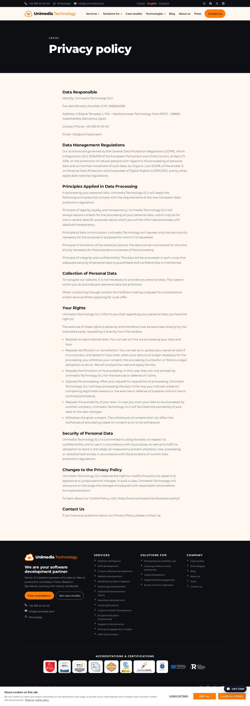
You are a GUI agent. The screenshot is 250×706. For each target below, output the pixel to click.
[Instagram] (204, 4)
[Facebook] (211, 4)
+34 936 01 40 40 (39, 605)
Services (91, 13)
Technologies (154, 13)
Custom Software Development (115, 571)
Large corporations (154, 575)
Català (141, 3)
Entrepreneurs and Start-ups (160, 561)
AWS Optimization (108, 634)
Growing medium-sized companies (157, 568)
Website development (110, 576)
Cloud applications (108, 605)
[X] (217, 4)
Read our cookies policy (37, 700)
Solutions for (111, 13)
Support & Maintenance (111, 624)
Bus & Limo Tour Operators (158, 585)
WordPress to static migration (114, 581)
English (152, 3)
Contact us (215, 13)
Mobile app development (112, 586)
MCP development (108, 566)
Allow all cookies (232, 696)
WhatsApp (35, 617)
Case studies (134, 13)
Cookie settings (178, 696)
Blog (172, 13)
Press (197, 13)
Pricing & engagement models (115, 629)
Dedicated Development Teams (111, 593)
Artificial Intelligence (109, 561)
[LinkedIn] (223, 4)
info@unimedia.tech (41, 611)
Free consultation (39, 595)
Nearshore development (111, 600)
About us (184, 13)
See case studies (69, 595)
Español (164, 3)
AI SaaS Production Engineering (108, 617)
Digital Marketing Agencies (159, 580)
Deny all (204, 696)
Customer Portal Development (115, 610)
